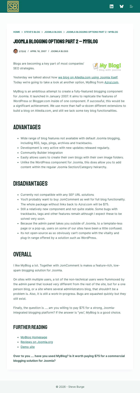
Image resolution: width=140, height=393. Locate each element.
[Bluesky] (121, 6)
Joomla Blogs (59, 51)
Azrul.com (111, 82)
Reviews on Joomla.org (37, 342)
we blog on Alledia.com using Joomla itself (87, 77)
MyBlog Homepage (34, 337)
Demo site (28, 347)
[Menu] (131, 6)
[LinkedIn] (111, 6)
